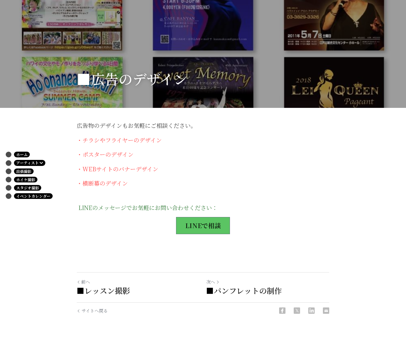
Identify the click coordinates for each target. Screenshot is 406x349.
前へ (85, 282)
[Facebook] (282, 310)
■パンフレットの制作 (244, 290)
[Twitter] (297, 310)
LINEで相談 (203, 225)
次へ (210, 282)
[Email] (326, 310)
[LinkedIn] (311, 310)
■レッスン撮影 (103, 290)
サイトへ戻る (95, 310)
